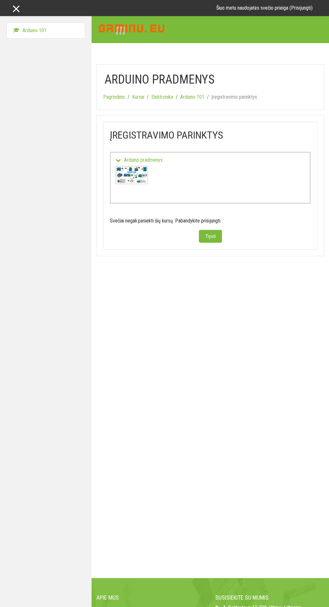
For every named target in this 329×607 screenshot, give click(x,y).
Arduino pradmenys (143, 160)
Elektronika (162, 97)
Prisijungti (301, 8)
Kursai (138, 97)
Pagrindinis (114, 97)
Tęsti (210, 236)
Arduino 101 (192, 97)
